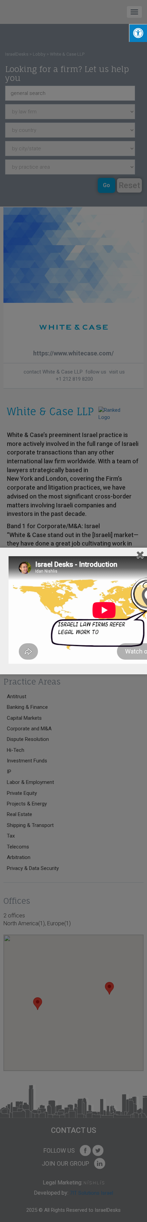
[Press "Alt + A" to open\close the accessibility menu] (138, 33)
